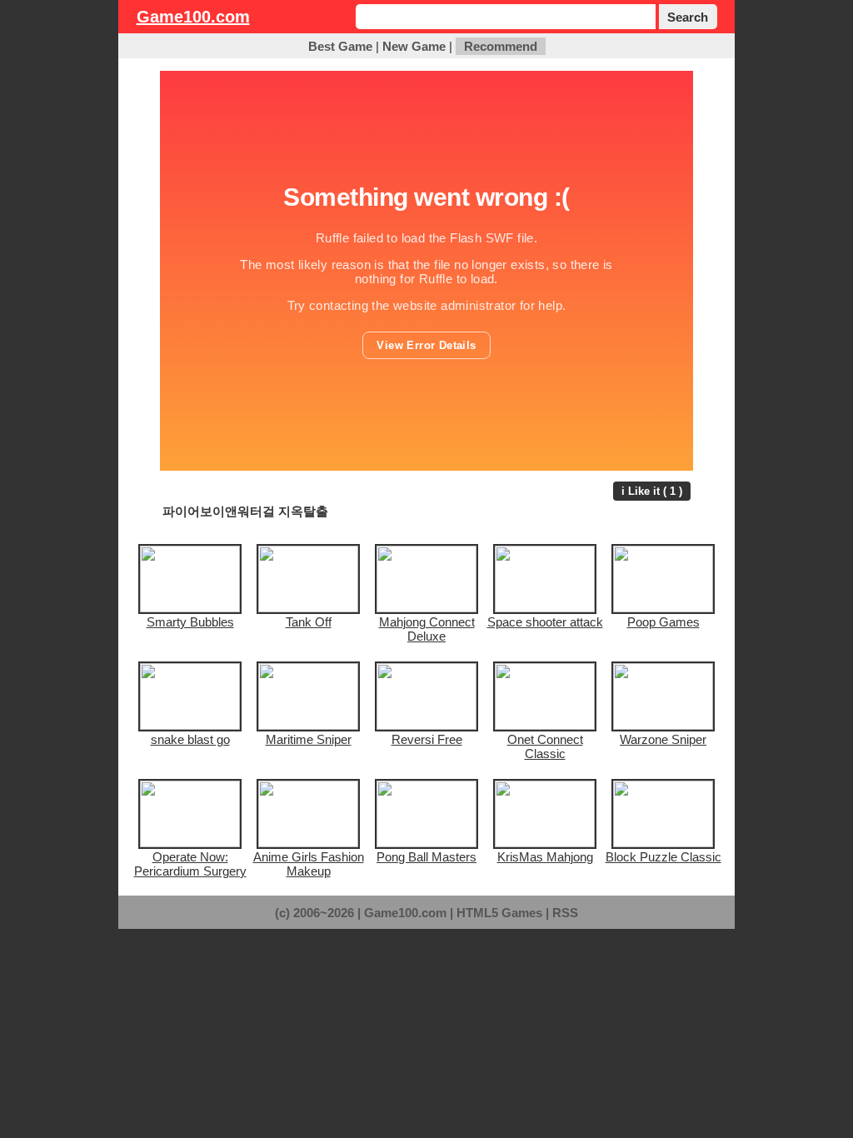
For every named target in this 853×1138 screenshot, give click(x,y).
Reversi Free (427, 739)
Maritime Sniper (309, 739)
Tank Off (309, 622)
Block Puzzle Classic (663, 857)
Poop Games (663, 622)
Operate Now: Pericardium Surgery (190, 864)
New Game (414, 46)
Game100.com (193, 16)
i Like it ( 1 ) (651, 491)
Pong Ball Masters (426, 857)
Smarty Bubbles (190, 622)
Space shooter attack (545, 622)
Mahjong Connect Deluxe (427, 629)
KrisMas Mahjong (545, 857)
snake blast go (190, 739)
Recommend (500, 46)
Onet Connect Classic (545, 746)
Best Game (340, 46)
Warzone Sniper (663, 739)
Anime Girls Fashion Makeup (308, 864)
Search (687, 17)
